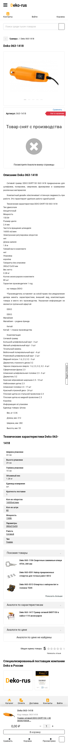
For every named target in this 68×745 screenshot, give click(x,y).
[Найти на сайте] (62, 26)
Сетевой (10, 534)
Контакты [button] (8, 17)
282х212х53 (11, 526)
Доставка (33, 703)
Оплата (21, 703)
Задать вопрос (67, 372)
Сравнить (8, 741)
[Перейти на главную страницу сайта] (25, 5)
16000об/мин (12, 502)
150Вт (9, 518)
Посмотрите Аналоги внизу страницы (34, 164)
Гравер (9, 542)
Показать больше (53, 596)
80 (7, 510)
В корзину (35, 732)
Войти (34, 17)
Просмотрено (49, 741)
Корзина (61, 17)
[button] (25, 99)
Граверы (14, 39)
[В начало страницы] (62, 739)
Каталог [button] (9, 703)
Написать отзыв (54, 653)
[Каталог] (5, 5)
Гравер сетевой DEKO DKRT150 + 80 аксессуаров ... (34, 719)
